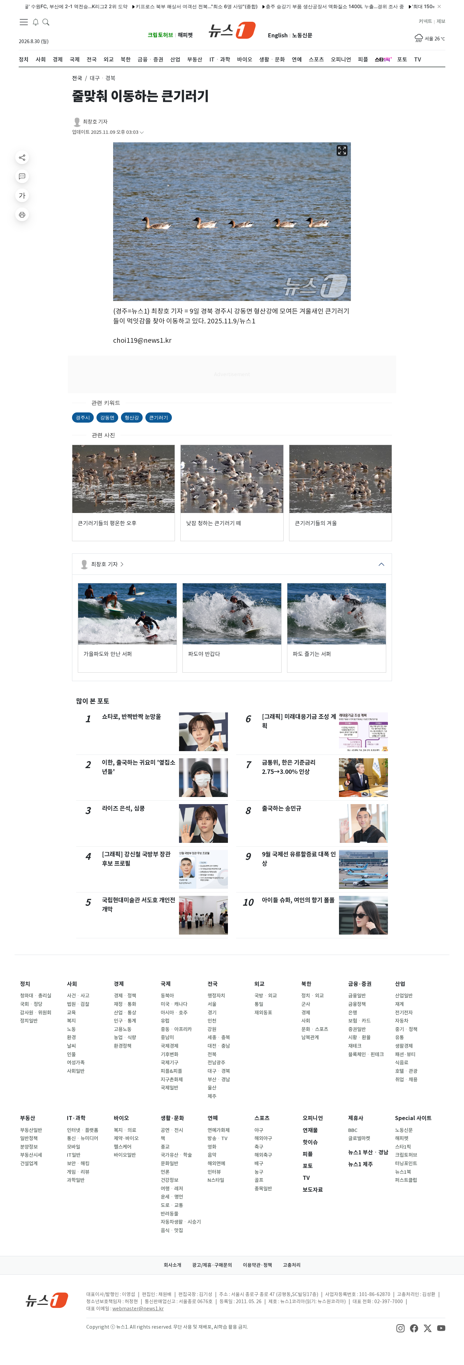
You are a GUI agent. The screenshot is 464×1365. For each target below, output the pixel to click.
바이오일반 (125, 1155)
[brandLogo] (232, 29)
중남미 (167, 1037)
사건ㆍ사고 (78, 996)
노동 (71, 1029)
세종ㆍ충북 (219, 1037)
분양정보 (29, 1147)
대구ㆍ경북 (219, 1071)
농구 (258, 1172)
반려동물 (169, 1214)
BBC (352, 1130)
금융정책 (357, 1004)
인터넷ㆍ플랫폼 (82, 1130)
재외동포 (263, 1013)
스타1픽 (403, 1147)
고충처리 (292, 1265)
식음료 (401, 1063)
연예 (213, 1118)
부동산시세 (31, 1155)
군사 (305, 1004)
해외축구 (263, 1155)
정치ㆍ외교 (312, 996)
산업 (400, 984)
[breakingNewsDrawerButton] (35, 22)
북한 (306, 984)
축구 (258, 1147)
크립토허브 (160, 35)
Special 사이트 (413, 1118)
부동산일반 (31, 1130)
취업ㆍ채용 (406, 1080)
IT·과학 (76, 1118)
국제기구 (169, 1063)
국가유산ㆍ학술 (176, 1155)
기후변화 (169, 1054)
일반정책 (29, 1138)
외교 (259, 984)
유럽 (165, 1021)
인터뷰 (214, 1172)
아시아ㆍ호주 (174, 1013)
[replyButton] (22, 176)
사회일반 (76, 1071)
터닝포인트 (406, 1163)
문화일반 (169, 1163)
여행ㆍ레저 (172, 1189)
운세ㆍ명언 (172, 1197)
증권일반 (357, 1029)
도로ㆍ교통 (172, 1205)
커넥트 (425, 21)
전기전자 (404, 1013)
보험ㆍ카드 (359, 1021)
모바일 (73, 1147)
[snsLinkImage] (400, 1327)
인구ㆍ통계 (125, 1021)
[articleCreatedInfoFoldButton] (141, 132)
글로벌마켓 (359, 1138)
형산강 (132, 417)
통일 (258, 1004)
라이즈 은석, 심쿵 (123, 808)
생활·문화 (172, 1118)
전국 (213, 984)
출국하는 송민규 (281, 808)
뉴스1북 (403, 1172)
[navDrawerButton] (24, 22)
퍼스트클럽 (406, 1180)
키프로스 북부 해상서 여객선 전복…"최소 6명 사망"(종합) (173, 6)
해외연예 (216, 1163)
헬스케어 (122, 1147)
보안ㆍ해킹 (78, 1163)
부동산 (27, 1118)
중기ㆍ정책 (406, 1029)
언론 (165, 1172)
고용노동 (122, 1029)
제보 (440, 21)
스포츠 (262, 1118)
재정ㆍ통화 (125, 1004)
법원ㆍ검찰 (78, 1004)
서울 (212, 1004)
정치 (25, 984)
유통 (399, 1037)
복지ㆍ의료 (125, 1130)
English (278, 35)
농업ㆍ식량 (125, 1037)
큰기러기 (158, 417)
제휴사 (355, 1118)
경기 (212, 1013)
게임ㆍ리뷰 (78, 1172)
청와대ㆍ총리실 (35, 996)
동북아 (167, 996)
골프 (258, 1180)
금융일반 (357, 996)
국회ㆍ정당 (31, 1004)
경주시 (83, 417)
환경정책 (122, 1046)
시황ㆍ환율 (359, 1037)
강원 (212, 1029)
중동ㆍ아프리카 (176, 1029)
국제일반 (169, 1088)
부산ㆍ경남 (219, 1080)
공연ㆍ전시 (172, 1130)
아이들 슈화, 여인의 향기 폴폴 (298, 900)
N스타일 (216, 1180)
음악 (212, 1155)
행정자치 (216, 996)
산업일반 (404, 996)
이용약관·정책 (257, 1265)
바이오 (121, 1118)
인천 (212, 1021)
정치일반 (29, 1021)
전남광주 (216, 1063)
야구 (258, 1130)
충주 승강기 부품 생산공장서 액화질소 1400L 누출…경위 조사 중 (311, 6)
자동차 (401, 1021)
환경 (71, 1037)
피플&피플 (171, 1071)
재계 (399, 1004)
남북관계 (310, 1037)
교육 (71, 1013)
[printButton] (22, 214)
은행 (352, 1013)
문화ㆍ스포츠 (314, 1029)
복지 (71, 1021)
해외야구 (263, 1138)
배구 (258, 1163)
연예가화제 (219, 1130)
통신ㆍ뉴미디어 (82, 1138)
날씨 (71, 1046)
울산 (212, 1088)
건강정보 (169, 1180)
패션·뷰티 (405, 1054)
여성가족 (76, 1063)
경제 (119, 984)
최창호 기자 (95, 122)
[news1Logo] (47, 1300)
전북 (212, 1054)
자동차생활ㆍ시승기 (181, 1222)
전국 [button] (77, 78)
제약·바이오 (126, 1138)
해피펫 (185, 35)
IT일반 (74, 1155)
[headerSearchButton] (45, 22)
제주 (212, 1096)
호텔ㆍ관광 (406, 1071)
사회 (72, 984)
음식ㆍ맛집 (172, 1230)
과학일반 (76, 1180)
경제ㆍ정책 (125, 996)
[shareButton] (22, 157)
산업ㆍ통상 (125, 1013)
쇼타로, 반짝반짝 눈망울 (131, 717)
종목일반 (263, 1189)
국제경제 (169, 1046)
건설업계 (29, 1163)
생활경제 (404, 1046)
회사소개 (172, 1265)
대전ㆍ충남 (219, 1046)
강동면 (107, 417)
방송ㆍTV (218, 1138)
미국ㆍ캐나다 (174, 1004)
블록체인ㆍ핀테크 (366, 1054)
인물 (71, 1054)
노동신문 (302, 35)
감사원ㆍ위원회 (35, 1013)
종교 (165, 1147)
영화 (212, 1147)
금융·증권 (360, 984)
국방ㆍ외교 (265, 996)
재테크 (354, 1046)
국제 (166, 984)
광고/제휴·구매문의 (212, 1265)
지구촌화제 (172, 1080)
